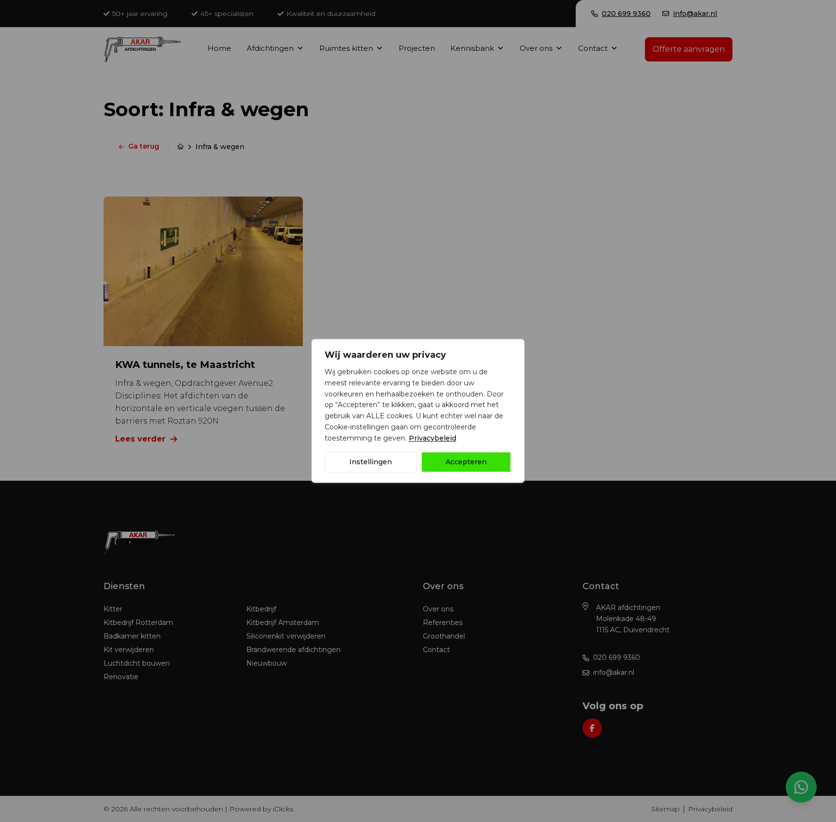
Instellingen (370, 462)
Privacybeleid (432, 438)
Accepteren (466, 462)
